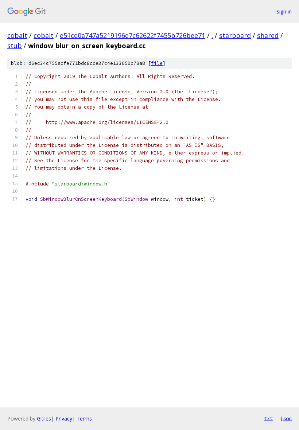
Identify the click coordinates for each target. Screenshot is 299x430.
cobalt (17, 35)
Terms (84, 418)
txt (268, 418)
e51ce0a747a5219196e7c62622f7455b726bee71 (132, 35)
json (286, 418)
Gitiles (44, 418)
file (157, 63)
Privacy (63, 418)
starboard (235, 35)
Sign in (284, 11)
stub (14, 45)
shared (268, 35)
